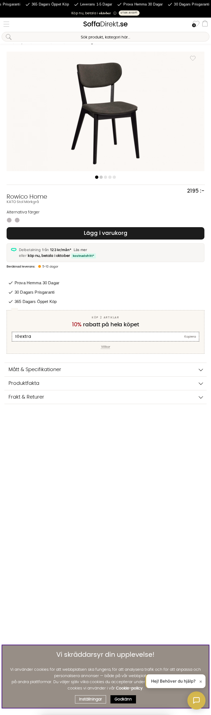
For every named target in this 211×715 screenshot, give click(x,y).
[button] (105, 13)
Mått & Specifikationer (35, 369)
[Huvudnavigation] (6, 24)
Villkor (105, 346)
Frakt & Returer (26, 397)
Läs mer (80, 249)
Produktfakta (24, 383)
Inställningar (90, 699)
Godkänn (123, 699)
